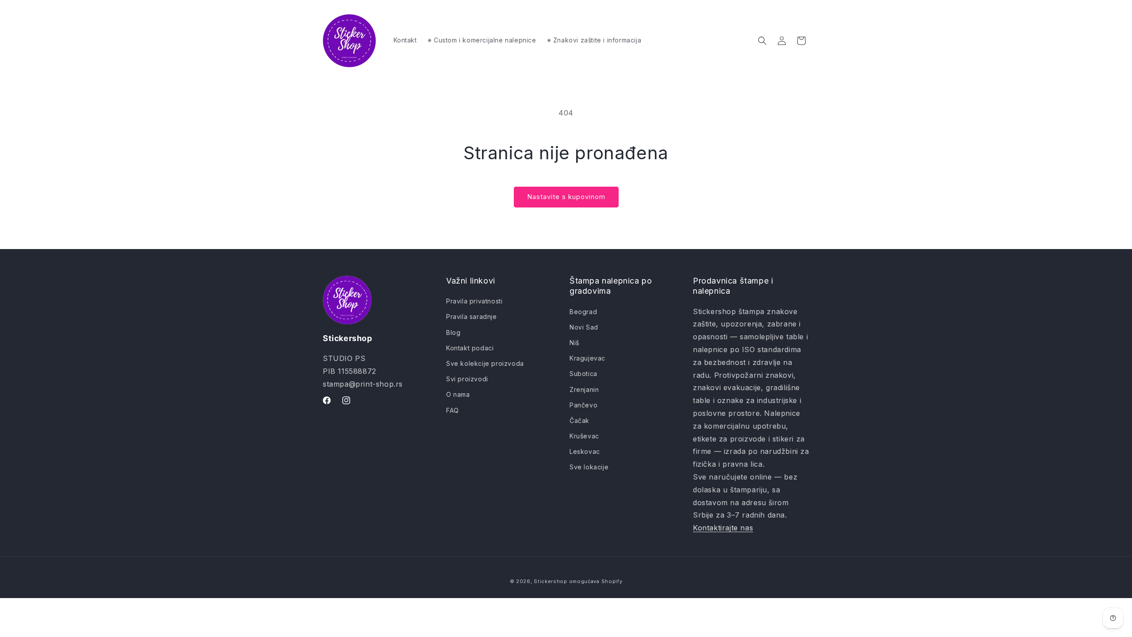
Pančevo (583, 405)
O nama (458, 394)
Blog (453, 332)
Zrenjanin (584, 389)
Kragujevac (587, 358)
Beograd (583, 311)
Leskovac (585, 451)
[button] (762, 40)
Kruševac (584, 436)
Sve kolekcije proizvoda (485, 363)
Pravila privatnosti (474, 301)
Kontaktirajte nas (723, 527)
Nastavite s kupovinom (566, 196)
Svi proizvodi (467, 379)
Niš (574, 342)
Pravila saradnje (471, 316)
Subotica (583, 373)
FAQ (452, 410)
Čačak (579, 420)
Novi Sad (584, 327)
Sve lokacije (589, 467)
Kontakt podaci (469, 348)
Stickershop (550, 581)
